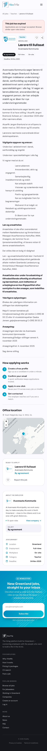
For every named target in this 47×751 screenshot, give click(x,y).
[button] (23, 434)
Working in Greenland (11, 693)
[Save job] (36, 37)
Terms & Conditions (31, 743)
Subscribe (23, 613)
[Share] (42, 37)
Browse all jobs (9, 685)
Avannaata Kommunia (24, 501)
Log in (5, 704)
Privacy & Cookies (15, 743)
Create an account (10, 700)
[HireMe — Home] (11, 4)
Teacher (13, 14)
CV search (7, 670)
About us (6, 716)
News (5, 720)
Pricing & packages (10, 666)
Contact (6, 727)
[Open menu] (41, 4)
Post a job (7, 674)
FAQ (4, 724)
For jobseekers (8, 689)
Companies (7, 697)
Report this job (20, 480)
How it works (8, 662)
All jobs (5, 14)
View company (32, 520)
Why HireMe (8, 659)
